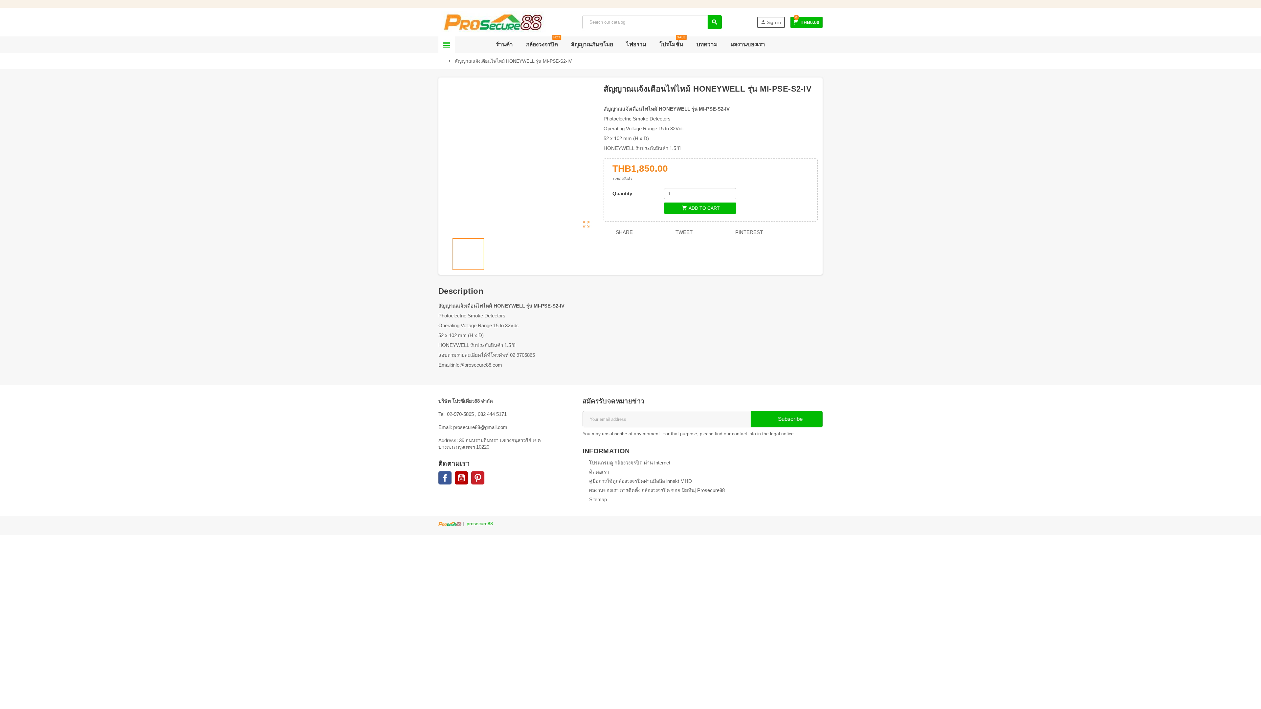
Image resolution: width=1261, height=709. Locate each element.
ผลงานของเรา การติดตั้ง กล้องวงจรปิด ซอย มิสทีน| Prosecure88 (657, 490)
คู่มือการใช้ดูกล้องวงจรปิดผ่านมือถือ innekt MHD (640, 481)
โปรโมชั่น (672, 42)
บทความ (707, 44)
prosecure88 (480, 523)
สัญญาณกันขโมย (592, 44)
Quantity (622, 193)
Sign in (771, 22)
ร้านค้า (504, 44)
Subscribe (789, 419)
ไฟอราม (636, 44)
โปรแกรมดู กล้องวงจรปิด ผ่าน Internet (629, 462)
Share (623, 232)
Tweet (683, 232)
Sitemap (598, 499)
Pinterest (748, 232)
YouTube (461, 477)
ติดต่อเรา (599, 472)
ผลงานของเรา (748, 44)
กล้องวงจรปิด (543, 42)
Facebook (445, 477)
